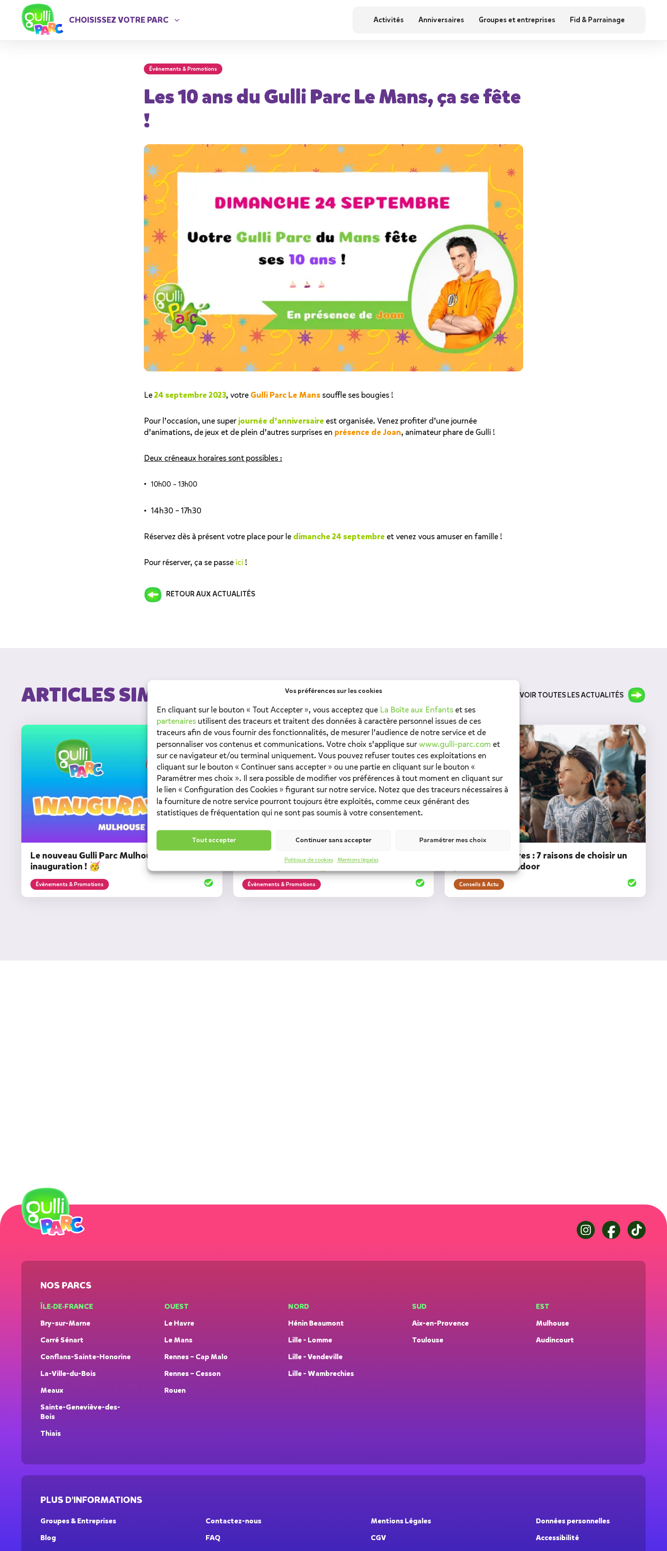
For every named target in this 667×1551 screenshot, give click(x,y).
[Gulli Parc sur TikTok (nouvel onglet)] (637, 1230)
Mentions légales (358, 860)
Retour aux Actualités (210, 594)
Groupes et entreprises (517, 19)
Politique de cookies (308, 860)
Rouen (175, 1390)
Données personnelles (573, 1521)
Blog (48, 1537)
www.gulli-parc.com (455, 744)
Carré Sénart (61, 1340)
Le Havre (179, 1323)
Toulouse (427, 1340)
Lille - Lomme (310, 1340)
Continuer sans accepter (333, 840)
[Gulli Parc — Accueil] (54, 1212)
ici (239, 562)
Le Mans (178, 1340)
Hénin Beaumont (316, 1323)
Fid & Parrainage (597, 19)
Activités (388, 19)
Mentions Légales (401, 1521)
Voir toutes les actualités (571, 695)
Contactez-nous (233, 1521)
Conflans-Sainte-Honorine (85, 1356)
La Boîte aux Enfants (416, 710)
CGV (378, 1537)
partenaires (176, 722)
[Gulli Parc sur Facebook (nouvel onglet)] (611, 1230)
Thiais (50, 1433)
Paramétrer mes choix (452, 840)
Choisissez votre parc (119, 20)
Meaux (51, 1390)
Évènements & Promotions (69, 884)
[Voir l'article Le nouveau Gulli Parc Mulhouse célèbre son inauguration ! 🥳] (208, 884)
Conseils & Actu (479, 884)
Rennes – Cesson (192, 1373)
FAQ (213, 1537)
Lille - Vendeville (315, 1356)
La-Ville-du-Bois (68, 1373)
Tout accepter (214, 840)
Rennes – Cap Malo (196, 1356)
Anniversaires (441, 19)
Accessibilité (557, 1537)
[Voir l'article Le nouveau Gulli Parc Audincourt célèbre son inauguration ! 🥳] (420, 884)
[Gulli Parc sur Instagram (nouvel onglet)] (586, 1230)
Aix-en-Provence (440, 1323)
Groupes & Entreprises (78, 1521)
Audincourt (555, 1340)
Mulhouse (552, 1323)
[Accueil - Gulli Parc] (44, 20)
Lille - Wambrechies (321, 1373)
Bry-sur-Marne (65, 1323)
